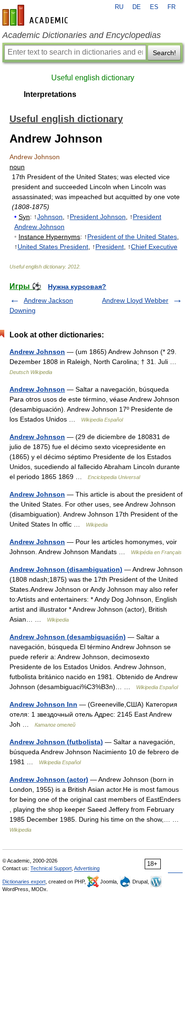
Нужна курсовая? (77, 286)
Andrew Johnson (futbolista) (56, 742)
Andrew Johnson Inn (43, 704)
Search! (164, 53)
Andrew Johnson (37, 351)
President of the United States (132, 236)
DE (136, 7)
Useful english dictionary (92, 78)
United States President (53, 246)
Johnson (50, 217)
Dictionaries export (24, 881)
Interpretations (50, 94)
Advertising (87, 868)
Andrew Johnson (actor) (48, 779)
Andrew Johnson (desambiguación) (67, 637)
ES (154, 7)
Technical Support (51, 868)
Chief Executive (154, 246)
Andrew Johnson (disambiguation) (65, 569)
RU (119, 7)
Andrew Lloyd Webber (135, 300)
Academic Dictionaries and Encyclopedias (81, 35)
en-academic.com (36, 15)
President (109, 246)
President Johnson (98, 217)
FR (171, 7)
